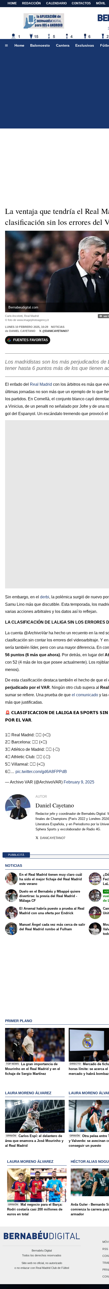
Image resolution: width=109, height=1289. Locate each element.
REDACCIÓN (31, 3)
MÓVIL (100, 3)
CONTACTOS (81, 3)
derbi (44, 597)
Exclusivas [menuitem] (84, 45)
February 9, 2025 (79, 782)
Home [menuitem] (19, 45)
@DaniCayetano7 (55, 330)
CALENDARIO (56, 3)
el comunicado (85, 695)
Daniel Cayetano (22, 330)
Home (12, 3)
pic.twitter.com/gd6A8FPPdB (41, 771)
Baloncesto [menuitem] (40, 45)
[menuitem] (6, 45)
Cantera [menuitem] (62, 45)
